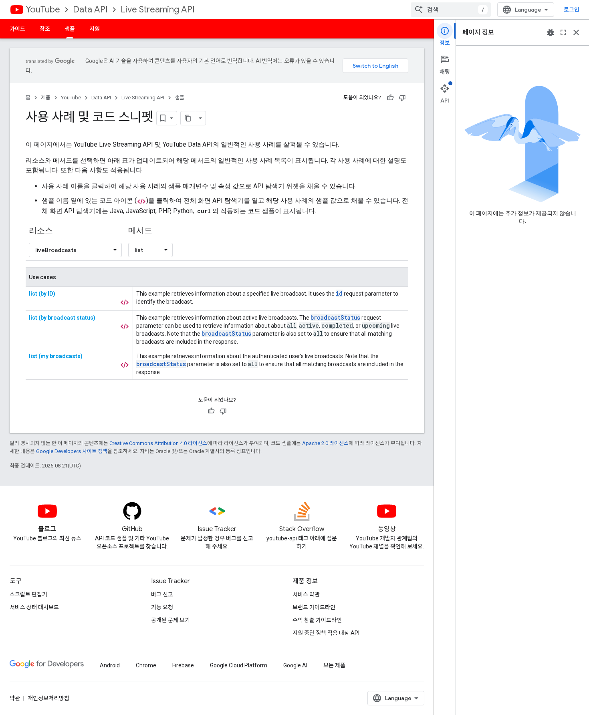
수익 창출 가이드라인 (317, 620)
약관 (15, 698)
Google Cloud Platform (238, 665)
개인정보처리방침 (48, 698)
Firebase (183, 665)
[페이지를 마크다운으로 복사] (188, 118)
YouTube (43, 9)
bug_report (550, 32)
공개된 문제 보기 (170, 620)
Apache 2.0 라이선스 (325, 443)
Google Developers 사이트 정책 (71, 451)
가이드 (17, 28)
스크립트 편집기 (28, 594)
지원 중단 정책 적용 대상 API (325, 633)
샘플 (70, 28)
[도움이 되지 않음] (402, 98)
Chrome (146, 665)
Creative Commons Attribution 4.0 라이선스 (158, 443)
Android (110, 665)
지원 (94, 28)
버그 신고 (162, 594)
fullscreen (563, 32)
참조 (45, 28)
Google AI (295, 665)
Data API (90, 9)
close (576, 32)
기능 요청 (162, 607)
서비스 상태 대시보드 (34, 607)
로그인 (571, 9)
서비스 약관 (306, 594)
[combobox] (451, 9)
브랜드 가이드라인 (313, 607)
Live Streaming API (158, 9)
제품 (45, 98)
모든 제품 (334, 665)
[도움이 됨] (390, 98)
